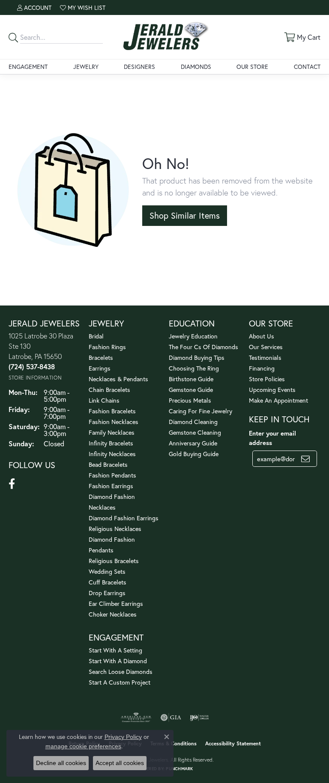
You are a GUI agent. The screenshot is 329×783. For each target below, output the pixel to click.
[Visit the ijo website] (199, 717)
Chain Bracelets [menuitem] (109, 390)
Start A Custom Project (119, 682)
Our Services (266, 347)
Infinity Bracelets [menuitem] (111, 443)
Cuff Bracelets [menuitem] (107, 582)
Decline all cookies (61, 762)
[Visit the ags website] (136, 717)
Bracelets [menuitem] (101, 357)
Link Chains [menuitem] (104, 400)
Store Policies (267, 379)
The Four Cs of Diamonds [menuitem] (203, 347)
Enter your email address (272, 438)
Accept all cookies (120, 762)
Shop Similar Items (185, 215)
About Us (261, 336)
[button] (34, 7)
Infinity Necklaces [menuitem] (112, 454)
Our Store (252, 66)
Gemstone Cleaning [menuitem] (195, 432)
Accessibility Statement (233, 743)
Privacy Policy (123, 736)
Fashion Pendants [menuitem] (112, 475)
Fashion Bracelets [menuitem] (112, 411)
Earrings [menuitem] (100, 368)
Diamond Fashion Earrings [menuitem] (124, 518)
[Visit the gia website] (171, 717)
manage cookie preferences (83, 746)
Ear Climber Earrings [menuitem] (116, 603)
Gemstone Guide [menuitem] (191, 390)
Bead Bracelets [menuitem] (108, 464)
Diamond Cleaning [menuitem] (193, 422)
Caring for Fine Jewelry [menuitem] (200, 411)
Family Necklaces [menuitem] (112, 432)
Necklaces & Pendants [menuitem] (118, 379)
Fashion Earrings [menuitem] (111, 486)
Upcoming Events (272, 390)
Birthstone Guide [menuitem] (191, 379)
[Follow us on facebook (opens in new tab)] (11, 484)
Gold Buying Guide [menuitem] (193, 454)
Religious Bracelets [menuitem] (114, 561)
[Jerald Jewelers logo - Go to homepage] (164, 37)
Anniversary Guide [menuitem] (193, 443)
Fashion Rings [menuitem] (107, 347)
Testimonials (265, 357)
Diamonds (196, 66)
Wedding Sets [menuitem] (107, 571)
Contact (307, 66)
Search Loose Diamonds (121, 671)
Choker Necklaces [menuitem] (113, 614)
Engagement (28, 66)
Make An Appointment (278, 400)
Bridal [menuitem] (96, 336)
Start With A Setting (115, 650)
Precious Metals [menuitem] (190, 400)
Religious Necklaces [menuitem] (115, 529)
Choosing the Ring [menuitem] (194, 368)
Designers (139, 66)
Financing (262, 368)
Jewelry (86, 66)
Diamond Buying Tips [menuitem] (196, 357)
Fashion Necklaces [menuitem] (113, 422)
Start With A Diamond (118, 661)
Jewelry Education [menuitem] (193, 336)
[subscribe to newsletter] (305, 458)
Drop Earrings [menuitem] (107, 593)
